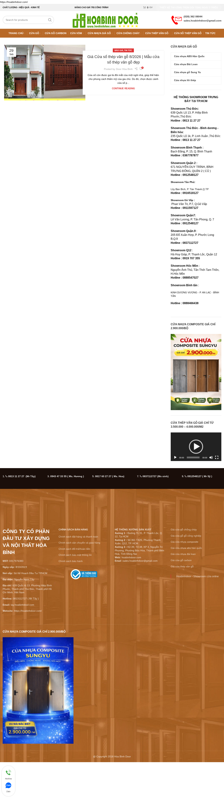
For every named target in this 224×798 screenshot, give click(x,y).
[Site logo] (105, 19)
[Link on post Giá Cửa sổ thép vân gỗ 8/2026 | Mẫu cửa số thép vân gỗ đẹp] (44, 72)
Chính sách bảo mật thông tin (75, 616)
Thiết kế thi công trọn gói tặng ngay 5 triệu (189, 7)
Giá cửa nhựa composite (184, 603)
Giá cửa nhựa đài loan (183, 616)
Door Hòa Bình (124, 69)
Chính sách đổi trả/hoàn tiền (74, 610)
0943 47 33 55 (67, 538)
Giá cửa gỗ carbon (181, 622)
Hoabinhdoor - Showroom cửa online (197, 638)
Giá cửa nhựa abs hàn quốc (186, 609)
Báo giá (119, 50)
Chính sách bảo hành (71, 622)
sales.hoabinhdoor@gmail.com (202, 20)
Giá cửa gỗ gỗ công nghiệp (186, 597)
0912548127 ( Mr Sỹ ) (199, 538)
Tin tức (128, 50)
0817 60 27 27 (109, 538)
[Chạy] (175, 521)
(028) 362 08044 (193, 16)
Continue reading (123, 88)
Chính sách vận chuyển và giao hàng (79, 604)
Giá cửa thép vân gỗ (182, 628)
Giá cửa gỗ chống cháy (184, 591)
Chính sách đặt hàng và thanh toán (78, 598)
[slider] (193, 519)
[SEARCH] (50, 20)
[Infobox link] (84, 637)
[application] (196, 477)
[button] (196, 477)
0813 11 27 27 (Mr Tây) (22, 538)
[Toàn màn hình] (217, 521)
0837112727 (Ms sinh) (156, 538)
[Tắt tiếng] (211, 521)
